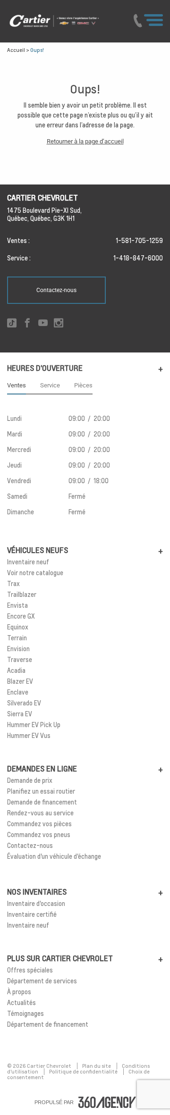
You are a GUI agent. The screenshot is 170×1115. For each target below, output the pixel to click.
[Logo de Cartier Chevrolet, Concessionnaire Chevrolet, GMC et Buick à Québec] (64, 21)
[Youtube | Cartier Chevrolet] (43, 323)
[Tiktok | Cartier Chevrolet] (12, 323)
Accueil (16, 50)
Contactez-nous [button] (56, 290)
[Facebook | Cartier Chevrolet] (27, 323)
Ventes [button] (16, 385)
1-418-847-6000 (138, 258)
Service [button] (50, 385)
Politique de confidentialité (84, 1071)
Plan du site (97, 1066)
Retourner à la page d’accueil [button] (85, 141)
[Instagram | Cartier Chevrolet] (58, 323)
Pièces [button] (83, 385)
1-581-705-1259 (139, 240)
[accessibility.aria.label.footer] (107, 1102)
